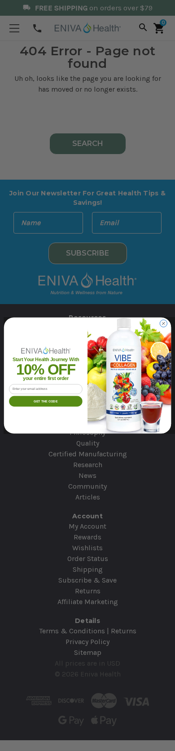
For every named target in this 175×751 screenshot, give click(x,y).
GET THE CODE (45, 400)
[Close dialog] (163, 323)
